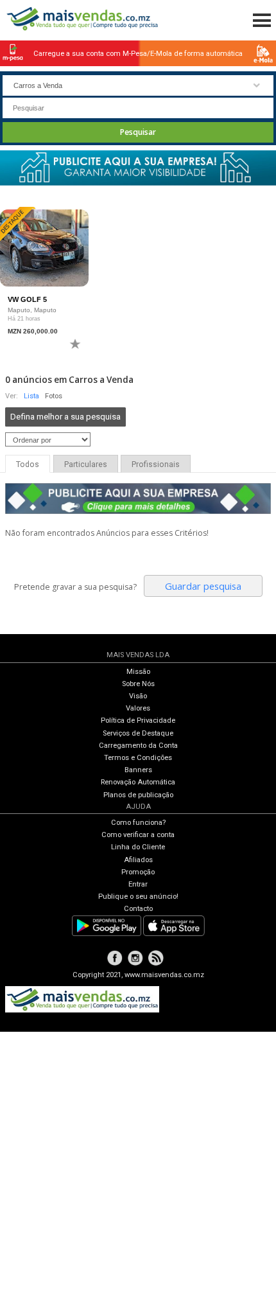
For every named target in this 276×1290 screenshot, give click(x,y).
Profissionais (156, 464)
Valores (138, 708)
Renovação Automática (138, 782)
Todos (27, 464)
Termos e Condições (138, 758)
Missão (138, 671)
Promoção (138, 872)
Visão (138, 696)
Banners (138, 770)
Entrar (138, 884)
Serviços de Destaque (138, 733)
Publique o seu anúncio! (138, 896)
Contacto (138, 909)
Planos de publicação (138, 795)
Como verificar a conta (138, 835)
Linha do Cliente (138, 847)
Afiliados (138, 860)
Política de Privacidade (138, 720)
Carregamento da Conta (138, 745)
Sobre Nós (138, 684)
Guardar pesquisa (203, 585)
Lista (31, 396)
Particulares (85, 464)
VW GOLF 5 (27, 299)
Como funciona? (138, 822)
